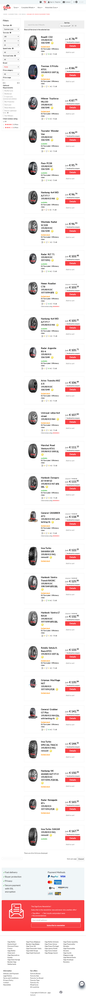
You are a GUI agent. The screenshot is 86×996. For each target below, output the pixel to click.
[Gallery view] (75, 26)
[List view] (72, 26)
